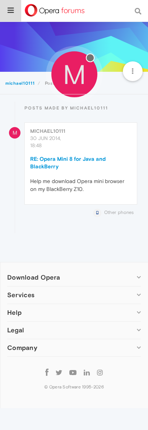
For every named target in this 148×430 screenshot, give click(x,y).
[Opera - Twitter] (59, 372)
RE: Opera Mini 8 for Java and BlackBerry (68, 162)
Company (22, 347)
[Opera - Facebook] (47, 372)
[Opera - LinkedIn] (86, 372)
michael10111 (47, 131)
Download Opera (33, 277)
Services (20, 295)
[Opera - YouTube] (73, 372)
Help (14, 312)
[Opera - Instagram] (99, 372)
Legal (15, 330)
